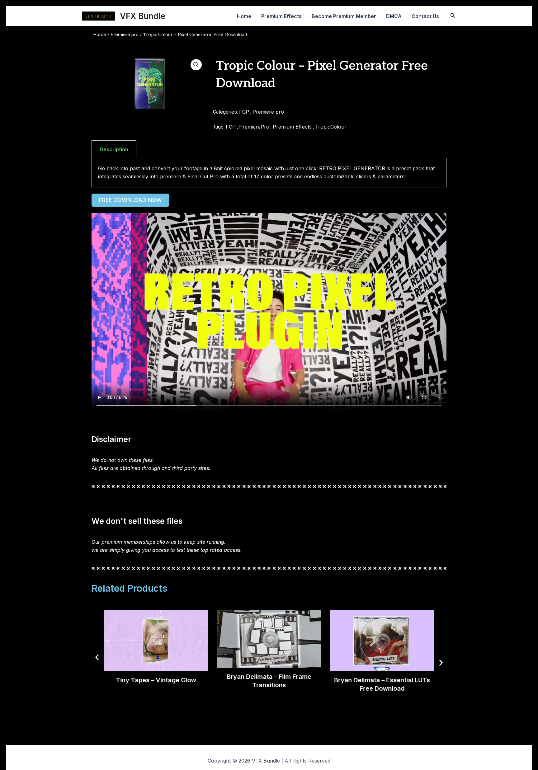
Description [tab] (114, 149)
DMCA (394, 16)
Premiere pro (125, 34)
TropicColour (331, 127)
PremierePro (254, 127)
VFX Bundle (142, 16)
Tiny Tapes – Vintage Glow (156, 679)
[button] (196, 64)
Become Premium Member (344, 16)
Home (244, 16)
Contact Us (425, 16)
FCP (244, 112)
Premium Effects (281, 16)
